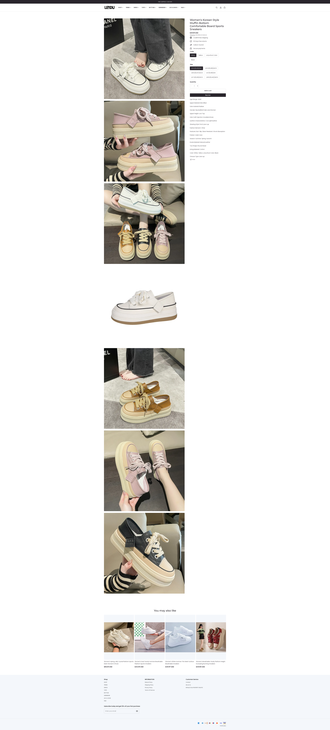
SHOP (105, 682)
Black (193, 60)
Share (193, 159)
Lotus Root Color (211, 55)
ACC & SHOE (107, 698)
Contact (188, 682)
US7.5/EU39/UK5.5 (197, 77)
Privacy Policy (148, 687)
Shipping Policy (149, 685)
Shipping (192, 35)
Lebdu (224, 725)
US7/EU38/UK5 (211, 73)
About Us (188, 685)
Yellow (201, 55)
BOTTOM (106, 693)
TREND (106, 685)
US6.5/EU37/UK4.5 (197, 73)
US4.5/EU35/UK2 (196, 68)
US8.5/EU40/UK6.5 (212, 77)
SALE (105, 701)
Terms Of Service (150, 690)
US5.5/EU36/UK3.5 (211, 68)
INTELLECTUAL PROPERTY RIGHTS (194, 687)
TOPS (105, 690)
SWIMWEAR (107, 695)
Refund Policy (148, 682)
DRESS (106, 687)
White (193, 55)
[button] (216, 7)
